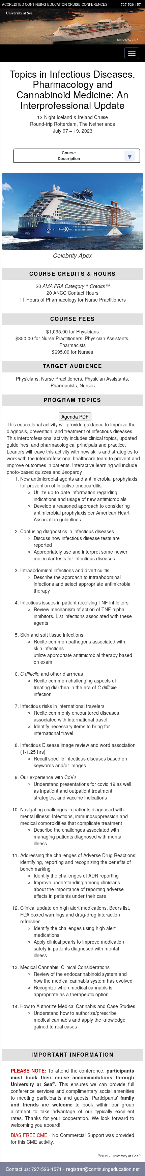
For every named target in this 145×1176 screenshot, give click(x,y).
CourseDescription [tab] (69, 155)
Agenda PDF (75, 416)
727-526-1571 (132, 4)
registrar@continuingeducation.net (103, 1168)
